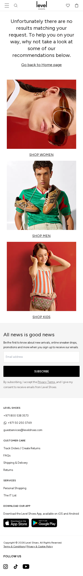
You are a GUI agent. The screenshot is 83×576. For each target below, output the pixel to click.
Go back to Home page (41, 64)
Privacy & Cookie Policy (40, 546)
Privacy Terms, (47, 382)
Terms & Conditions (14, 546)
